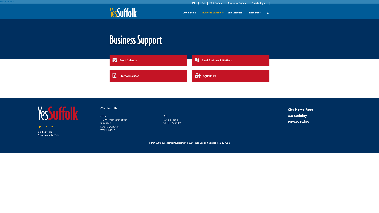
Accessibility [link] (297, 115)
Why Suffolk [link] (189, 13)
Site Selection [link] (235, 13)
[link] (193, 4)
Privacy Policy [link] (298, 121)
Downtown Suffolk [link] (237, 3)
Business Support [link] (211, 13)
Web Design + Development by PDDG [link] (212, 143)
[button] (40, 126)
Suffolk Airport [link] (259, 3)
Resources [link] (255, 13)
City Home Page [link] (300, 109)
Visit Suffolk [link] (216, 3)
